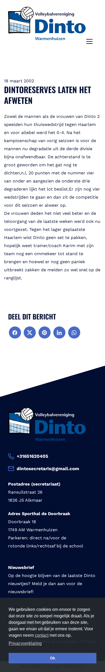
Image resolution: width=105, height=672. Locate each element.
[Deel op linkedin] (59, 332)
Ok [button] (52, 658)
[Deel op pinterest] (44, 332)
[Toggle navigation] (89, 41)
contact (41, 635)
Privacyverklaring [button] (25, 643)
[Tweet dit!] (30, 332)
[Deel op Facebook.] (15, 332)
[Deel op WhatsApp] (74, 332)
